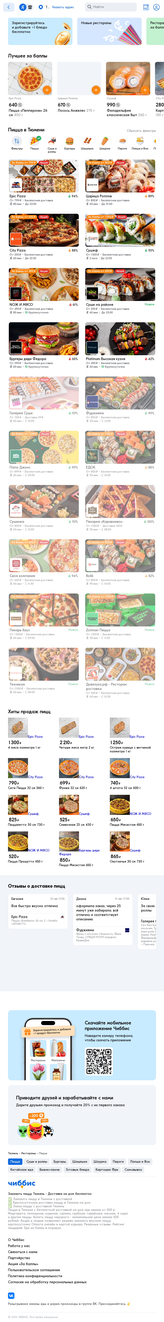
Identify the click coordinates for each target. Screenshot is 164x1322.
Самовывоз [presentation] (133, 1170)
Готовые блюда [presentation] (77, 1170)
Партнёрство (19, 1258)
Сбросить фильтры (141, 131)
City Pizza (35, 777)
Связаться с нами (22, 1252)
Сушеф (111, 98)
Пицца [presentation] (15, 1161)
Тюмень (13, 1153)
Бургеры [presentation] (60, 1161)
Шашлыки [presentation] (79, 1161)
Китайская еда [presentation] (21, 1170)
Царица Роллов (68, 98)
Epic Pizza (15, 98)
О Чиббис (16, 1240)
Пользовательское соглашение (34, 1270)
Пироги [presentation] (118, 1161)
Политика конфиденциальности (35, 1276)
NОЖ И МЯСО (140, 814)
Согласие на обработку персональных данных (47, 1282)
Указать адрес (63, 7)
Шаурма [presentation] (100, 1161)
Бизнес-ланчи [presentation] (50, 1170)
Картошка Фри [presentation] (107, 1170)
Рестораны (28, 1153)
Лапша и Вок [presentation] (140, 1161)
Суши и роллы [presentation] (36, 1161)
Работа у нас (19, 1246)
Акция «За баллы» (23, 1264)
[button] (30, 90)
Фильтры (17, 148)
